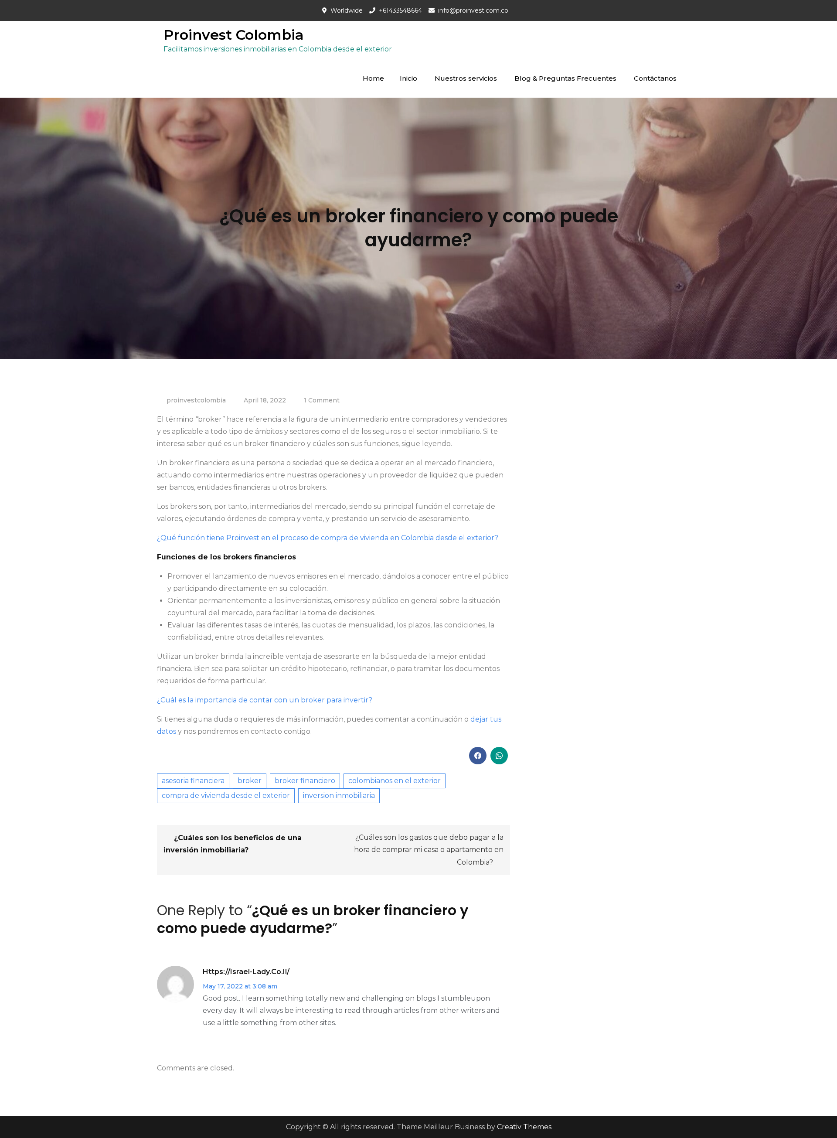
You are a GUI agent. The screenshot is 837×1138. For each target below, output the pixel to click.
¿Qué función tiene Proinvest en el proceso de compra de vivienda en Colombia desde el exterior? (327, 538)
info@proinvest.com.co (473, 10)
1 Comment (322, 400)
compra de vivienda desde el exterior (226, 795)
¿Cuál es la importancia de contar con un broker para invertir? (264, 700)
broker (250, 781)
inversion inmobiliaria (339, 795)
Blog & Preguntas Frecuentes (565, 78)
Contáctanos (655, 78)
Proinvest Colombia (233, 34)
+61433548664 (400, 10)
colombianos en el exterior (394, 781)
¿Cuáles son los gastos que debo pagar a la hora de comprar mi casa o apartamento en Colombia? (429, 849)
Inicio (408, 78)
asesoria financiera (193, 781)
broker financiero (305, 781)
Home (373, 78)
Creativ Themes (524, 1127)
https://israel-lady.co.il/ (246, 972)
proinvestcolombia (196, 400)
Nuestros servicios (466, 78)
